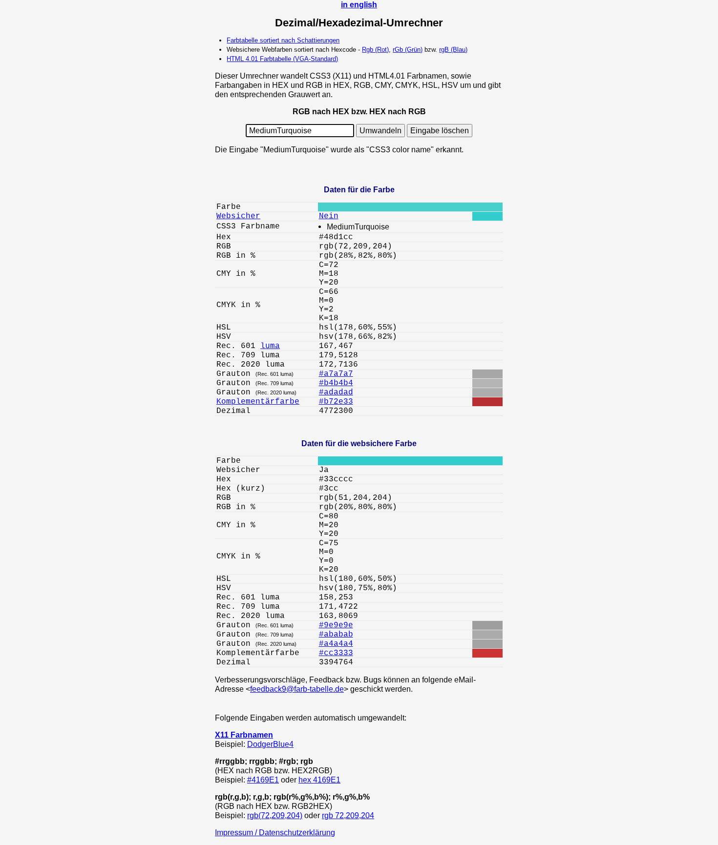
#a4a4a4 (336, 643)
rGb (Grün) (407, 49)
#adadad (336, 392)
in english (359, 4)
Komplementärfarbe (257, 401)
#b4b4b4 (336, 383)
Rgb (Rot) (375, 49)
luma (270, 346)
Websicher (238, 216)
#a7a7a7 (336, 374)
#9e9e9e (336, 625)
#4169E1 (263, 779)
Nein (328, 216)
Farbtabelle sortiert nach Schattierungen (283, 40)
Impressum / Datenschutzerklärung (275, 832)
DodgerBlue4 (270, 744)
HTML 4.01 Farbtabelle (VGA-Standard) (282, 58)
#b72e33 (336, 401)
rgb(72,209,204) (274, 815)
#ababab (336, 634)
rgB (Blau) (453, 49)
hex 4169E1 (319, 779)
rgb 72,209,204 (348, 815)
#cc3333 (336, 653)
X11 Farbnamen (244, 734)
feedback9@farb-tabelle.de (297, 688)
